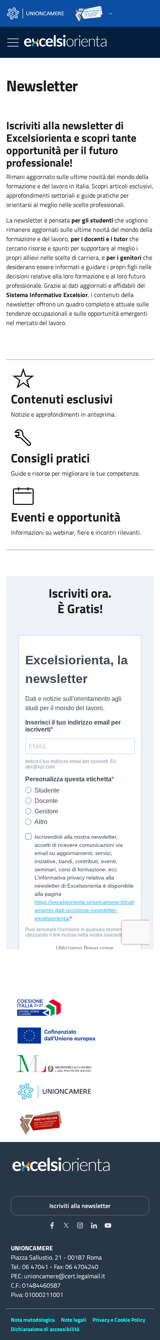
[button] (60, 13)
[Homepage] (65, 42)
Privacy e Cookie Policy (118, 1320)
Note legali (73, 1320)
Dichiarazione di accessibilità (45, 1329)
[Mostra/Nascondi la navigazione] (13, 42)
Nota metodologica (33, 1320)
